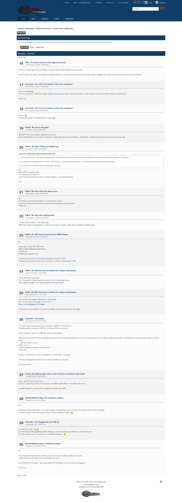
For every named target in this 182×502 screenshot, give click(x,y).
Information (29, 84)
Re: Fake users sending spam (42, 215)
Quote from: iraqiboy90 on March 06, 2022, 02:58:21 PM (37, 154)
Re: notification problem (54, 398)
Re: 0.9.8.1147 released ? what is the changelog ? (54, 84)
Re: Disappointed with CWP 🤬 (47, 422)
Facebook (110, 2)
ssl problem (39, 318)
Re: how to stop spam (40, 127)
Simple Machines (100, 482)
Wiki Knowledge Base (82, 2)
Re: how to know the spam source (44, 191)
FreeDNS (98, 2)
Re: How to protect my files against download (48, 62)
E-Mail (27, 191)
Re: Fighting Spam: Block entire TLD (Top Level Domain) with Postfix (58, 374)
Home (67, 2)
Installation (29, 318)
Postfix (27, 127)
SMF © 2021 (89, 482)
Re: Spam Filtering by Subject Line (45, 146)
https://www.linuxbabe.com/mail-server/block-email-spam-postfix (42, 282)
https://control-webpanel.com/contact (32, 249)
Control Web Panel (37, 9)
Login (150, 2)
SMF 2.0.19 (80, 482)
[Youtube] (143, 2)
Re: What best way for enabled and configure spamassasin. (54, 270)
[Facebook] (135, 2)
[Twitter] (139, 2)
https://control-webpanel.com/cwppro (32, 304)
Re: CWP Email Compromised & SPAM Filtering (49, 234)
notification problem (53, 443)
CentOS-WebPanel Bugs (34, 398)
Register (162, 2)
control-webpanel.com (91, 484)
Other (27, 62)
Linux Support (123, 2)
